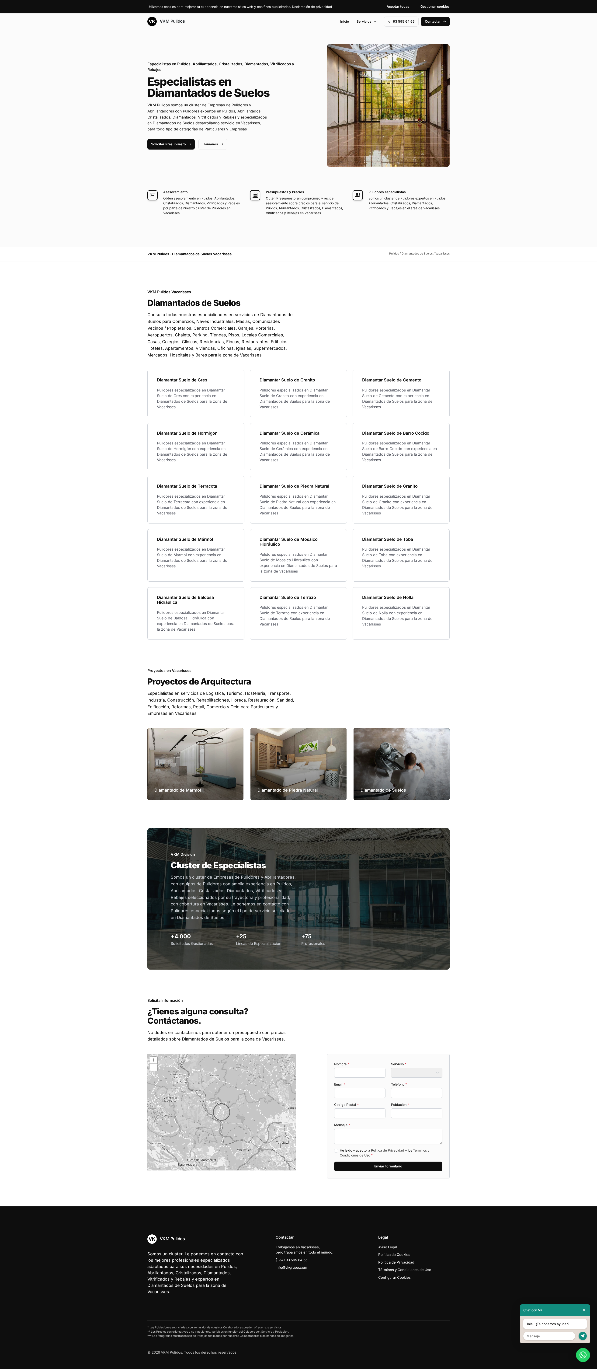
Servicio (398, 1064)
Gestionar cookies (435, 6)
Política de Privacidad (387, 1150)
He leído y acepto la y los (385, 1152)
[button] (221, 1112)
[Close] (584, 1310)
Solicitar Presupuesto (168, 144)
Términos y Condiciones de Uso (404, 1270)
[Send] (583, 1336)
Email (339, 1084)
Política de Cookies (394, 1254)
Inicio (344, 21)
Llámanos (210, 144)
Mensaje (342, 1125)
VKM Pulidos (172, 21)
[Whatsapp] (583, 1355)
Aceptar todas (398, 6)
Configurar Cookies (394, 1277)
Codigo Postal (346, 1105)
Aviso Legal (387, 1247)
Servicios (364, 21)
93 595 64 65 (404, 21)
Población (400, 1105)
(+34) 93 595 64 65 (292, 1260)
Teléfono (399, 1084)
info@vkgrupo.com (291, 1267)
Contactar (433, 21)
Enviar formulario (388, 1166)
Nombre (341, 1064)
